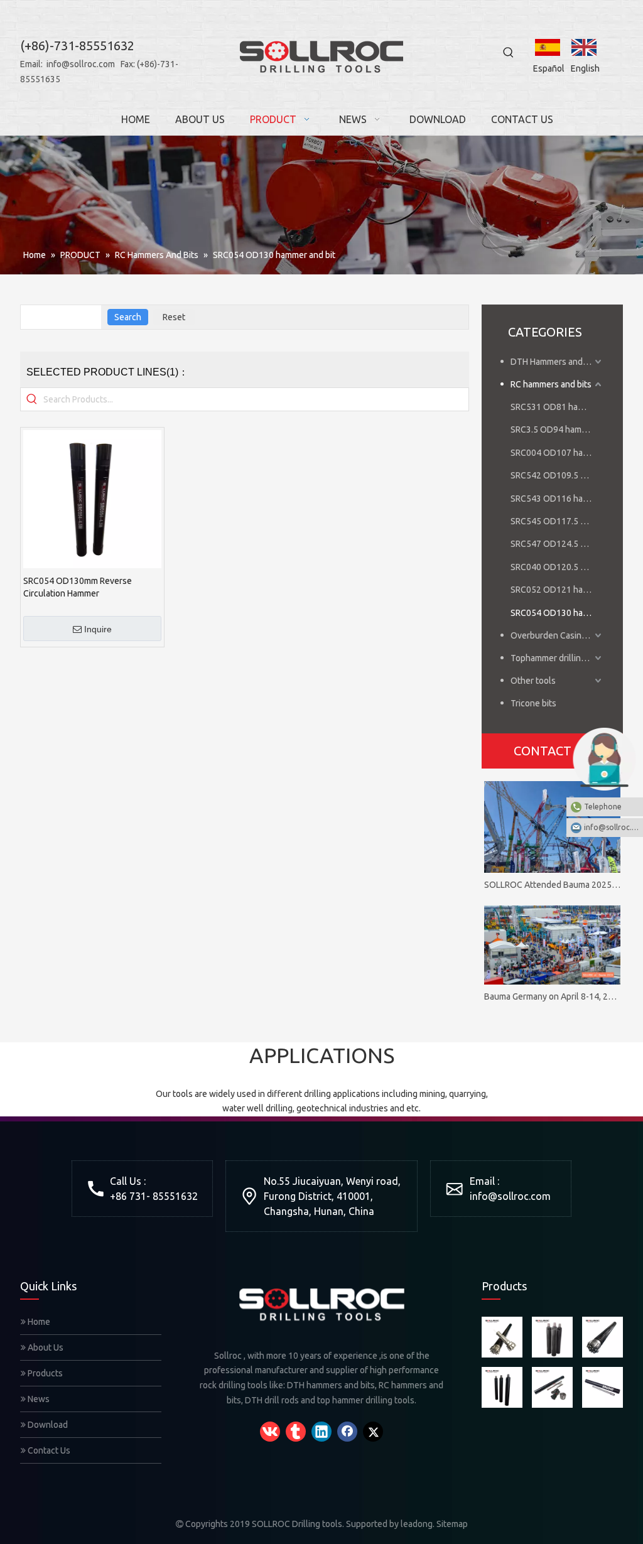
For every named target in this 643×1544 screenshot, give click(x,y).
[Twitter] (373, 1432)
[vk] (270, 1432)
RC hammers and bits (551, 384)
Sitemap (452, 1524)
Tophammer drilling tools (557, 658)
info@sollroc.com (80, 64)
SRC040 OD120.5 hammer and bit (557, 567)
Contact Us (48, 1450)
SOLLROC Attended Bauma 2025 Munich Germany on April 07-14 (552, 885)
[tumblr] (296, 1432)
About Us (44, 1347)
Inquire (98, 629)
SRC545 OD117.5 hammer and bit (557, 521)
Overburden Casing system (557, 635)
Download (47, 1425)
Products (44, 1373)
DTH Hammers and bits (555, 362)
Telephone (603, 806)
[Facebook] (347, 1432)
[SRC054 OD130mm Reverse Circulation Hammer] (92, 499)
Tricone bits (533, 703)
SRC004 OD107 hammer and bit (557, 453)
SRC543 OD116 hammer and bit (557, 499)
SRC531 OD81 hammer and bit (557, 407)
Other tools (533, 681)
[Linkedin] (321, 1432)
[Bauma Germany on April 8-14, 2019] (552, 945)
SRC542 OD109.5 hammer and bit (557, 475)
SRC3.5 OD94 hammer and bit (557, 429)
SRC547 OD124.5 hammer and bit (557, 544)
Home (38, 1322)
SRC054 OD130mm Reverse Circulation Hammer (77, 587)
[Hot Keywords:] (508, 52)
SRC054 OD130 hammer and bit (557, 613)
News (38, 1399)
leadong (417, 1524)
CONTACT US (552, 750)
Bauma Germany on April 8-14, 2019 (552, 996)
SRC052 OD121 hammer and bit (557, 590)
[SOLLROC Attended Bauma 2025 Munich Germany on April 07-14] (552, 827)
